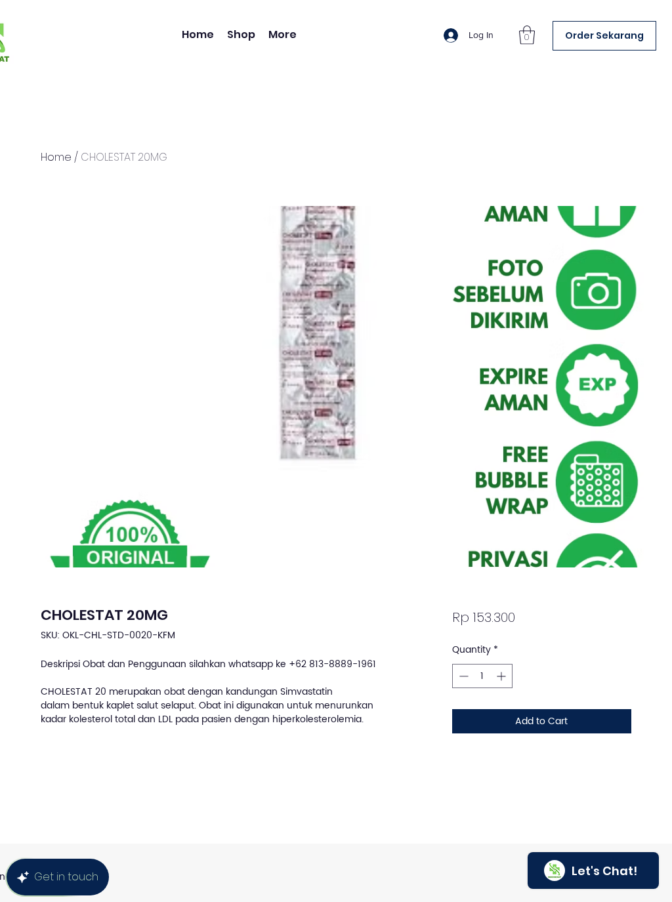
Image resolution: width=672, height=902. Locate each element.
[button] (527, 35)
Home (56, 157)
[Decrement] (462, 676)
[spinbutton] (482, 676)
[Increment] (502, 676)
